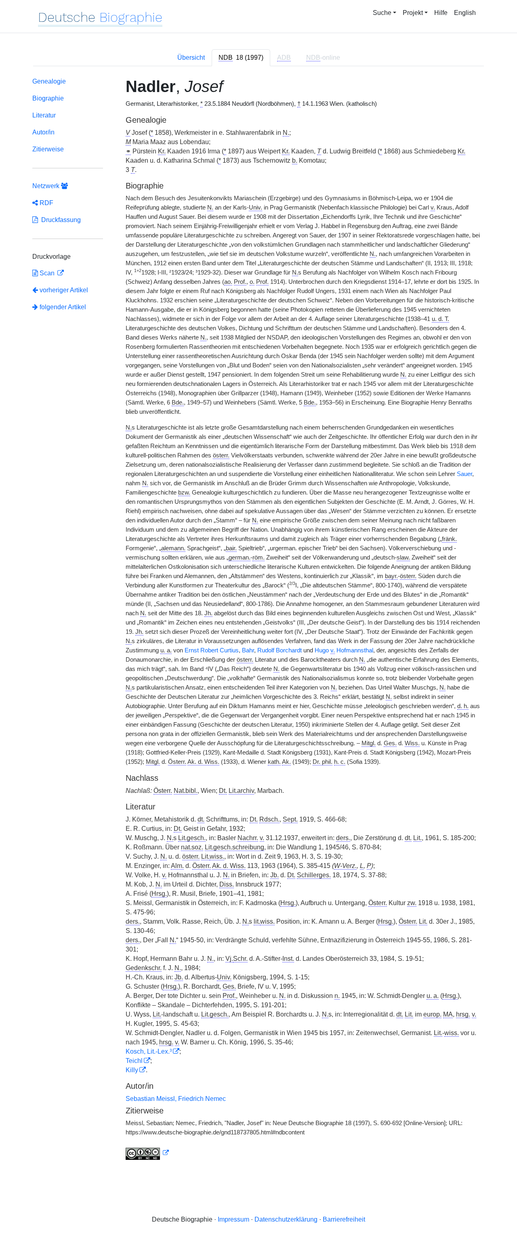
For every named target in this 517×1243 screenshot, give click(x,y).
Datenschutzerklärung (285, 1219)
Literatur (44, 115)
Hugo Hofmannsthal (344, 650)
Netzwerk (46, 185)
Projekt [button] (413, 12)
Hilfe (441, 12)
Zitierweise (48, 149)
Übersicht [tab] (191, 57)
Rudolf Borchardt (279, 650)
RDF (45, 202)
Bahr (248, 650)
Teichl (134, 1060)
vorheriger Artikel (64, 290)
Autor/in (43, 132)
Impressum (233, 1219)
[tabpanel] (258, 620)
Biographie (48, 98)
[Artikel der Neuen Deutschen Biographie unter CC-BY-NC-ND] (147, 1153)
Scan (47, 273)
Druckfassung (59, 219)
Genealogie (49, 81)
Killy (132, 1070)
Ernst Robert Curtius (212, 650)
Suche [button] (382, 12)
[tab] (241, 57)
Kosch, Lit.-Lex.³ (149, 1051)
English (465, 12)
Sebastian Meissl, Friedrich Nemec (176, 1098)
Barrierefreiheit (344, 1219)
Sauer (464, 474)
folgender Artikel (62, 307)
